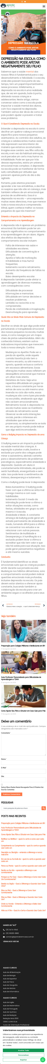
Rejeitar (23, 1060)
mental (30, 71)
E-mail (4, 768)
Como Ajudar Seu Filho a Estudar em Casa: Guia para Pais (23, 711)
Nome (4, 759)
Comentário (6, 733)
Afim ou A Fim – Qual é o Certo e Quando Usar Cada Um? (23, 910)
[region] (23, 1045)
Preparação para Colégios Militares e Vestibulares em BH (23, 646)
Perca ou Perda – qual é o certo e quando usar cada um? (23, 866)
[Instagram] (22, 1)
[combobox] (21, 808)
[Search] (44, 808)
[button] (44, 6)
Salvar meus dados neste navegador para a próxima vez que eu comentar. (22, 788)
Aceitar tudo (23, 1050)
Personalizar (23, 1055)
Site (2, 776)
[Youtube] (25, 1)
